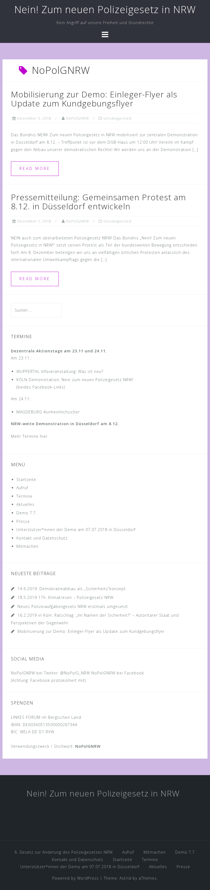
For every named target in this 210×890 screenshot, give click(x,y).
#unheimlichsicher (61, 411)
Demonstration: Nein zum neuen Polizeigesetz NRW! (81, 379)
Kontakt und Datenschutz (42, 538)
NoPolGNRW (77, 118)
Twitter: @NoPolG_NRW (67, 673)
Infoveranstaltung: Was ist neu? (72, 371)
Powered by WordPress (75, 878)
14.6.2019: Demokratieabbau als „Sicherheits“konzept (72, 588)
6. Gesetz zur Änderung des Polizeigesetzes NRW (63, 852)
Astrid (125, 878)
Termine (24, 496)
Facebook (134, 673)
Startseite (26, 479)
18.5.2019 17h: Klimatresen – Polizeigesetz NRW (65, 597)
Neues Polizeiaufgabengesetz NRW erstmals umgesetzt (73, 606)
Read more (34, 168)
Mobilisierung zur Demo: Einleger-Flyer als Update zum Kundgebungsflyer (94, 99)
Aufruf (22, 487)
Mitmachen (27, 546)
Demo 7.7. (26, 512)
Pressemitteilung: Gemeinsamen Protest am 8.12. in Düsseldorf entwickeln (98, 202)
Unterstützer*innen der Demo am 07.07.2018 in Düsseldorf (76, 529)
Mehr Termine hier (29, 436)
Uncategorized (117, 118)
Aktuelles (25, 504)
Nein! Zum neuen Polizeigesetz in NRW (105, 9)
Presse (23, 521)
